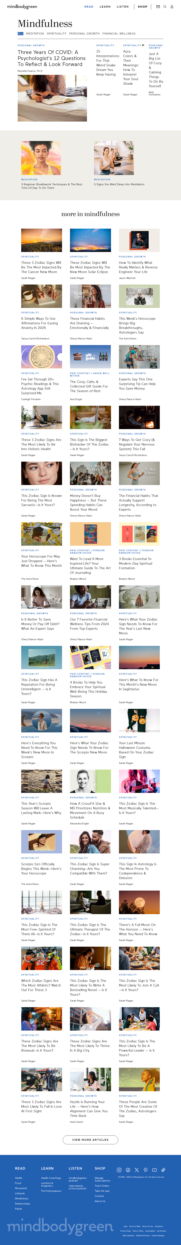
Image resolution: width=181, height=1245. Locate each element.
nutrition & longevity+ (47, 1184)
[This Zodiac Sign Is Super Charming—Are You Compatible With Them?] (90, 841)
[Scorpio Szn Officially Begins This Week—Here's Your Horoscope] (41, 841)
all (20, 33)
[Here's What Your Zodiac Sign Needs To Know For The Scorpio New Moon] (90, 720)
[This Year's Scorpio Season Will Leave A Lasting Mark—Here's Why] (41, 781)
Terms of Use (147, 1226)
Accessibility (150, 1231)
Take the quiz (102, 1191)
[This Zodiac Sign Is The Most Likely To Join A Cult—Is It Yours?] (139, 958)
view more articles (90, 1139)
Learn (47, 1168)
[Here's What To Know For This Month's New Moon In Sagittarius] (139, 657)
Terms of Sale (134, 1226)
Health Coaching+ (51, 1178)
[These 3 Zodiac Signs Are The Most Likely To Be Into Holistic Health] (41, 417)
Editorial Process (143, 1236)
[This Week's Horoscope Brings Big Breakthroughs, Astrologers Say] (139, 296)
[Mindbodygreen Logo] (22, 7)
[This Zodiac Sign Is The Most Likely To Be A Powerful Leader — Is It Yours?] (139, 1019)
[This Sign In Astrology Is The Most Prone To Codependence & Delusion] (139, 841)
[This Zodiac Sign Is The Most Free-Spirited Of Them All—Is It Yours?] (41, 902)
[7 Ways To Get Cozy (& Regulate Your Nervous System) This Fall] (139, 417)
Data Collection (128, 1236)
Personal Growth (84, 33)
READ (89, 6)
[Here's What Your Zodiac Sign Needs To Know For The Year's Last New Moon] (139, 597)
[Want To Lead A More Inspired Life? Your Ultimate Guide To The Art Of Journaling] (90, 534)
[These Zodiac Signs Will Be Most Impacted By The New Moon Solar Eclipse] (90, 240)
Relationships (22, 1203)
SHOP (142, 6)
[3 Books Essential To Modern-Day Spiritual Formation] (139, 534)
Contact (99, 1196)
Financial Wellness (119, 33)
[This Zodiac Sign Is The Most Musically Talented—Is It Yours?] (139, 781)
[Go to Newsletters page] (158, 6)
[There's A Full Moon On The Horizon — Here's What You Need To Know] (139, 902)
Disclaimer (159, 1226)
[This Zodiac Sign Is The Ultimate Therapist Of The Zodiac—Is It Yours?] (90, 902)
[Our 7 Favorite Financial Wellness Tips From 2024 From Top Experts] (90, 597)
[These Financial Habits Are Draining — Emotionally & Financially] (90, 296)
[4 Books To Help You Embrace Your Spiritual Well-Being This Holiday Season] (90, 657)
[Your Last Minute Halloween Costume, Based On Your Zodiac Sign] (139, 720)
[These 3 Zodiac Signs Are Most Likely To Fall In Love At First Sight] (41, 1079)
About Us (100, 1201)
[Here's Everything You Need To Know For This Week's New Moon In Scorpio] (41, 720)
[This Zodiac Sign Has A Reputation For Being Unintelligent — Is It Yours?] (41, 657)
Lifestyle (20, 1193)
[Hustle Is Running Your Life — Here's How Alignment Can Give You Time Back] (90, 1079)
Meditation (35, 33)
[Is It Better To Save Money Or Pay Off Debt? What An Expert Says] (41, 597)
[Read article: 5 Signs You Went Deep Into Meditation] (119, 158)
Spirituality (56, 33)
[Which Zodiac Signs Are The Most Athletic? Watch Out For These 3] (41, 958)
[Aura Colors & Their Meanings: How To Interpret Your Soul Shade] (120, 70)
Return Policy (138, 1231)
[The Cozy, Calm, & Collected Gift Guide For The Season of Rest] (90, 356)
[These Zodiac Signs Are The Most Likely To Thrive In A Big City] (90, 1019)
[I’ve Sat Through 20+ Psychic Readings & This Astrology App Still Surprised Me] (41, 356)
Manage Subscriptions (102, 1179)
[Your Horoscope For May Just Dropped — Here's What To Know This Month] (41, 534)
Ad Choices (161, 1231)
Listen (75, 1168)
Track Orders (102, 1185)
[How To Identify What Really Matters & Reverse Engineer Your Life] (139, 240)
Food (18, 1183)
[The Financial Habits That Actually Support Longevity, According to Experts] (139, 473)
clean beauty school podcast (77, 1187)
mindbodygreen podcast (78, 1179)
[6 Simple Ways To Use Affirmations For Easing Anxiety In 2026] (41, 296)
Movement (21, 1188)
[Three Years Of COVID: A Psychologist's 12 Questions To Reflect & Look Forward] (52, 98)
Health (18, 1178)
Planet (18, 1208)
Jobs (125, 1226)
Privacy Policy (125, 1231)
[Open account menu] (172, 6)
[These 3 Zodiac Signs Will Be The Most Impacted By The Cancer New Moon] (41, 240)
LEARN (105, 6)
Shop (100, 1168)
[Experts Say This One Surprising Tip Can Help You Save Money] (139, 356)
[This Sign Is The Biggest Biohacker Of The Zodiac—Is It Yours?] (90, 417)
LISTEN (123, 6)
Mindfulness (21, 1198)
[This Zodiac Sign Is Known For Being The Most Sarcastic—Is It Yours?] (41, 473)
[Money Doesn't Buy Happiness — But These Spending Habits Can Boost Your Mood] (90, 473)
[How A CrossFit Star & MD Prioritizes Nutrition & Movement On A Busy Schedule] (90, 781)
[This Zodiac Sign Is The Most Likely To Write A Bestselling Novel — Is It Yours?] (90, 958)
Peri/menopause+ (51, 1191)
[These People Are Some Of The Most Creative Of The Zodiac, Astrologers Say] (139, 1079)
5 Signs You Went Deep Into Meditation (119, 184)
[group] (90, 165)
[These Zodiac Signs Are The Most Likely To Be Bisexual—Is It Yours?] (41, 1019)
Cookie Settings (157, 1236)
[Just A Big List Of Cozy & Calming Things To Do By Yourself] (144, 70)
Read (20, 1168)
